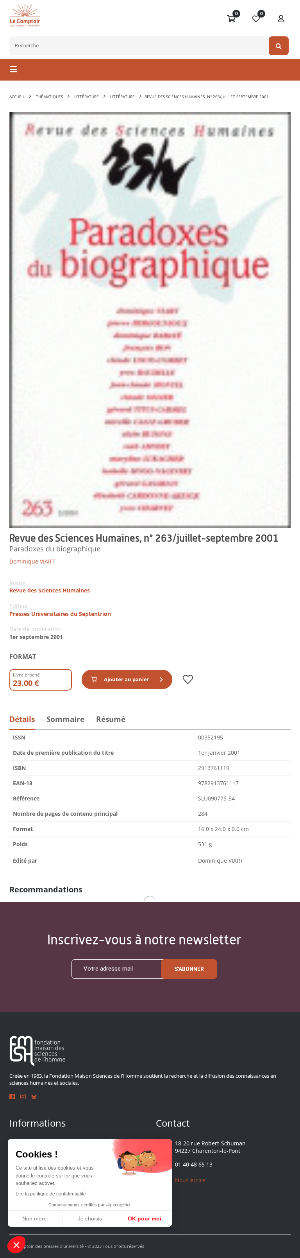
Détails (22, 719)
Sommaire (65, 719)
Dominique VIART (32, 561)
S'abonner (189, 969)
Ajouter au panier (126, 679)
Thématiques (49, 96)
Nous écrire (190, 1180)
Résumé (110, 719)
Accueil (17, 96)
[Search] (279, 45)
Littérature (86, 96)
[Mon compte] (281, 19)
